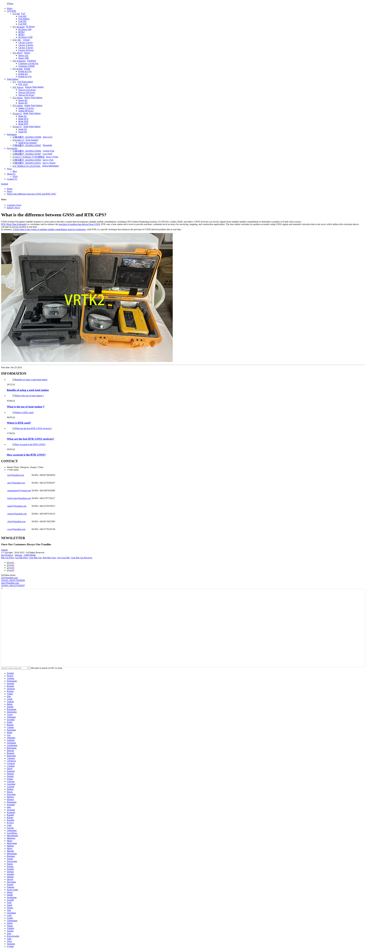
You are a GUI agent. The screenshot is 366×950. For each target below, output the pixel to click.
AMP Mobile (30, 555)
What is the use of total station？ (26, 406)
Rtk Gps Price (7, 557)
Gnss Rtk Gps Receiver (81, 557)
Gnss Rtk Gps (35, 557)
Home (9, 189)
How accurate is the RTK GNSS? (26, 454)
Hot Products (7, 555)
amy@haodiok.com (10, 583)
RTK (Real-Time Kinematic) (14, 224)
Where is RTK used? (19, 422)
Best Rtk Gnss (49, 557)
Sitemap (18, 555)
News (9, 191)
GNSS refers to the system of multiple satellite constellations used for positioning (49, 229)
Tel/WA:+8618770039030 (13, 580)
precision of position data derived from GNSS (79, 224)
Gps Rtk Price (21, 557)
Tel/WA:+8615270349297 (13, 585)
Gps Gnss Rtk (63, 557)
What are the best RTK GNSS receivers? (30, 438)
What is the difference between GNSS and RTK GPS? (31, 194)
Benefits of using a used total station (28, 390)
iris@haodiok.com (9, 577)
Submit (4, 550)
